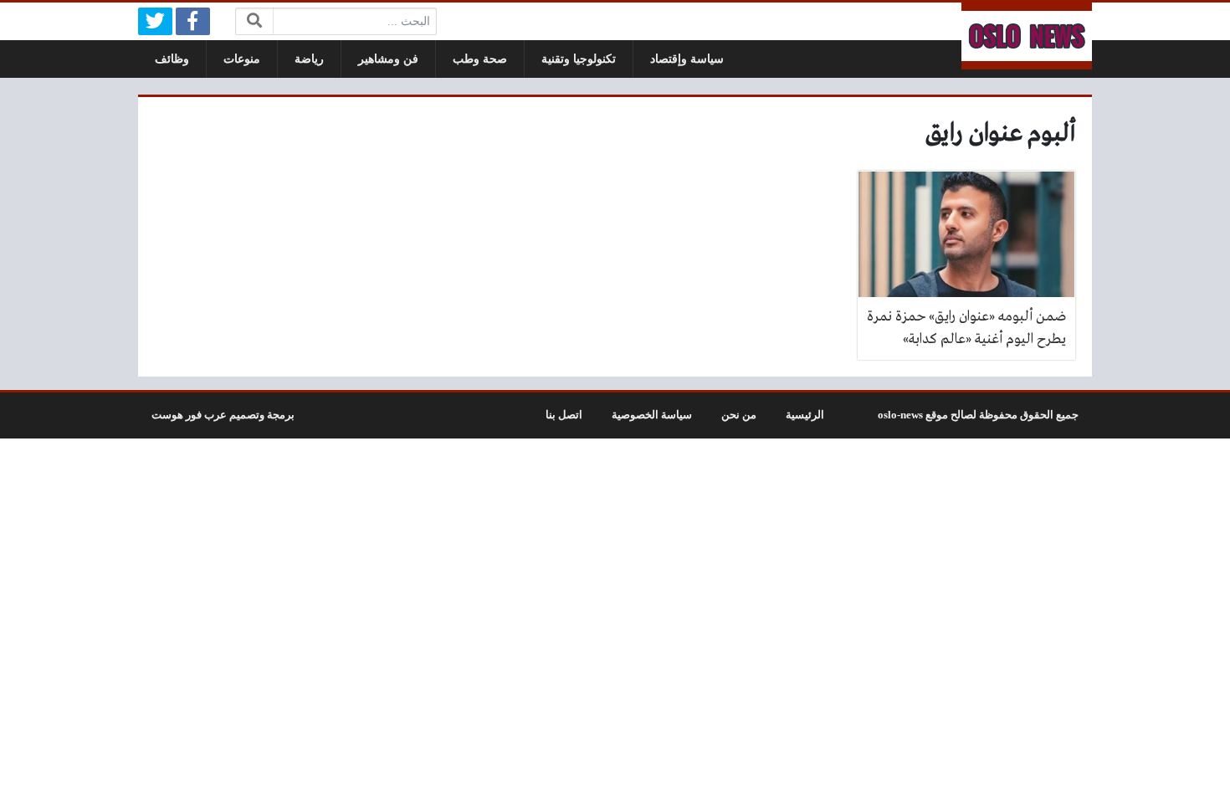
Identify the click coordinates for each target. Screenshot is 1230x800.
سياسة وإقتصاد (687, 59)
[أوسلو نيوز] (1026, 36)
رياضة (309, 59)
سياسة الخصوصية (652, 415)
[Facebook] (193, 21)
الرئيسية (805, 415)
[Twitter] (155, 21)
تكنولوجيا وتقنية (578, 59)
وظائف (172, 59)
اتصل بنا (564, 415)
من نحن (738, 415)
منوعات (241, 59)
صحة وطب (480, 59)
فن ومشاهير (388, 59)
